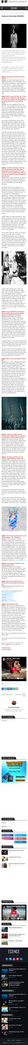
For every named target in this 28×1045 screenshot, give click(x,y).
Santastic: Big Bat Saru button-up (17, 864)
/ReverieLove (7, 597)
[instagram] (8, 838)
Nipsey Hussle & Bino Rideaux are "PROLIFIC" (17, 969)
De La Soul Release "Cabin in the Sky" (17, 1008)
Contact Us (18, 1040)
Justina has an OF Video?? (15, 1025)
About (13, 1040)
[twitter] (20, 835)
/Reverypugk (7, 599)
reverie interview (8, 13)
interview (15, 683)
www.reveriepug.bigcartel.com (9, 592)
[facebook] (8, 835)
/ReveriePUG (7, 594)
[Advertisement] (14, 801)
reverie (19, 683)
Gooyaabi (23, 1042)
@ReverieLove (10, 596)
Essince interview (8, 683)
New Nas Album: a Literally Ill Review (16, 1001)
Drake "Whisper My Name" (15, 927)
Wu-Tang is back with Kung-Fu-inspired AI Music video (17, 935)
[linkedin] (20, 842)
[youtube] (20, 838)
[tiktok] (8, 842)
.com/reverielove (9, 600)
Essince (4, 19)
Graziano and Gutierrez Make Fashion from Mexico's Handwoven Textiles (16, 983)
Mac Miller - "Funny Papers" (16, 940)
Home (3, 13)
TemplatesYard (11, 1042)
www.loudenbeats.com (20, 560)
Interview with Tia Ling (15, 857)
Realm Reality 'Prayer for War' (16, 850)
